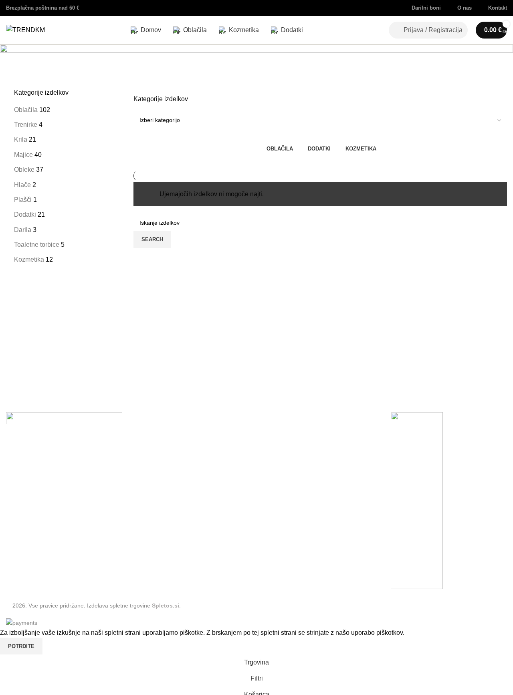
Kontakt (17, 527)
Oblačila (26, 109)
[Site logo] (25, 29)
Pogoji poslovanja (31, 498)
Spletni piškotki (27, 513)
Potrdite (21, 646)
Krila (20, 139)
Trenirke (25, 124)
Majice (23, 154)
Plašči (23, 199)
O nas (14, 542)
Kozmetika (29, 259)
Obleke (24, 169)
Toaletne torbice (36, 244)
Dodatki (25, 214)
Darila (22, 229)
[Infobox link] (426, 8)
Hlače (22, 184)
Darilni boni (22, 557)
